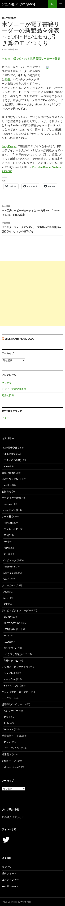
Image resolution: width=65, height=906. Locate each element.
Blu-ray (7, 616)
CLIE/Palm (9, 453)
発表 (7, 79)
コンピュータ (9, 560)
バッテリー (8, 698)
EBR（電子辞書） (13, 460)
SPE (5, 604)
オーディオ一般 (10, 497)
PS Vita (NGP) (10, 528)
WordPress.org (10, 885)
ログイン (6, 867)
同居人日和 (8, 395)
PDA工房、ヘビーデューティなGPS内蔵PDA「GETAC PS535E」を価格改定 (31, 210)
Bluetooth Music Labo (19, 338)
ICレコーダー (10, 710)
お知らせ (6, 491)
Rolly (6, 723)
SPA (16, 49)
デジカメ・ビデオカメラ (15, 666)
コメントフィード (11, 879)
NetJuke (7, 503)
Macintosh (9, 566)
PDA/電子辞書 (10, 447)
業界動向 (6, 754)
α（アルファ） (11, 685)
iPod (5, 716)
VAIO (6, 579)
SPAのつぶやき (10, 478)
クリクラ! (7, 382)
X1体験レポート (14, 629)
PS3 (5, 535)
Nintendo (8, 522)
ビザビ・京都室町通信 (14, 389)
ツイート (6, 417)
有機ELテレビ (10, 660)
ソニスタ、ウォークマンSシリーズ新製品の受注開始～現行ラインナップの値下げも (31, 227)
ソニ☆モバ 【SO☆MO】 (19, 4)
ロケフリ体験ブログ (16, 654)
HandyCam (9, 679)
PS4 (5, 541)
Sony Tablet (9, 572)
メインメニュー (61, 4)
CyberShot (9, 672)
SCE (5, 554)
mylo (6, 466)
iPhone (7, 741)
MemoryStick (10, 766)
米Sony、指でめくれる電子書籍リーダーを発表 (31, 58)
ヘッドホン (9, 510)
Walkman (8, 729)
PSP (5, 547)
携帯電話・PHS (10, 735)
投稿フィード (9, 873)
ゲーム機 (6, 516)
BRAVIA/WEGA (11, 622)
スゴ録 (7, 641)
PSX (5, 635)
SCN (5, 597)
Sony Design (9, 146)
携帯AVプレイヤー (12, 704)
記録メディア (9, 760)
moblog (7, 485)
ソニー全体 (8, 585)
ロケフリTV (9, 647)
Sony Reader (9, 18)
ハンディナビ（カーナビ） (16, 691)
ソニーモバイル (11, 748)
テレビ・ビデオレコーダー (16, 610)
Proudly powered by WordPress (16, 901)
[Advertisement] (32, 293)
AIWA (6, 591)
